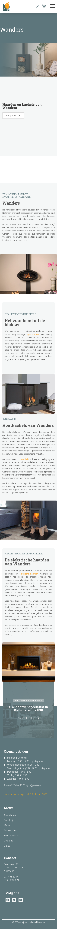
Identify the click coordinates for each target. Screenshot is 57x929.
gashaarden (33, 334)
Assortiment (10, 815)
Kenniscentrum (11, 835)
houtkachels (23, 459)
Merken (7, 825)
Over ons (8, 840)
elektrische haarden (28, 574)
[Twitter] (14, 900)
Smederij (8, 820)
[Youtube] (21, 900)
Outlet (7, 845)
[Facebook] (8, 900)
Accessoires (10, 830)
